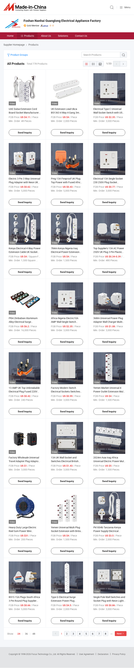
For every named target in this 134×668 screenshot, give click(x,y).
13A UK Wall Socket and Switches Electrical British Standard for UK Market (65, 461)
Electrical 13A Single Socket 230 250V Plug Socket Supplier (108, 182)
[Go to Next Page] (123, 63)
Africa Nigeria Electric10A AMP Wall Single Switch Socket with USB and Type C (66, 321)
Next (119, 633)
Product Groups (19, 54)
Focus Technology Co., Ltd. (44, 654)
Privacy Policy (118, 654)
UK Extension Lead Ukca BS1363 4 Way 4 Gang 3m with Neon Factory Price (65, 112)
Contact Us (81, 35)
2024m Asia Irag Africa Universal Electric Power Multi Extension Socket (109, 461)
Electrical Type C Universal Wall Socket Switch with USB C (108, 112)
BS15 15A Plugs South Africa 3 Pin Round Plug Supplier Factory (24, 600)
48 (33, 633)
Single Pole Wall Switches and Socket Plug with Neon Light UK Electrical (109, 600)
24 (18, 633)
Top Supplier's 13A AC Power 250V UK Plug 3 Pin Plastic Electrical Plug (108, 252)
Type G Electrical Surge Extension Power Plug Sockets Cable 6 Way (63, 600)
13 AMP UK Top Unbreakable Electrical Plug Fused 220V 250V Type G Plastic (24, 391)
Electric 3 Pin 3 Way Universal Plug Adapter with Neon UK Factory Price (24, 182)
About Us (46, 35)
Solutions (63, 35)
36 (26, 633)
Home (10, 35)
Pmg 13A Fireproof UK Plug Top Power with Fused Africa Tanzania (66, 182)
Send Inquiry (25, 132)
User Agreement (86, 654)
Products (29, 35)
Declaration (103, 654)
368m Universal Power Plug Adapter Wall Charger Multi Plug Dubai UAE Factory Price (109, 321)
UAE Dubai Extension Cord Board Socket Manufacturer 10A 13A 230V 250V (24, 112)
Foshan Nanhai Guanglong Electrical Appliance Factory (62, 21)
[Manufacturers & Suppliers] (25, 7)
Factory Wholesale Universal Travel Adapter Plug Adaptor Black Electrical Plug (24, 461)
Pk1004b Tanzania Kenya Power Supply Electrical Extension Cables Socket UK (108, 531)
